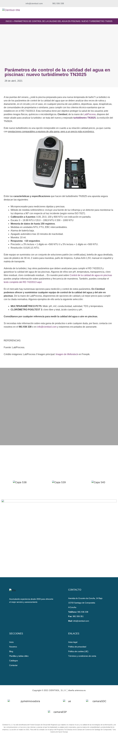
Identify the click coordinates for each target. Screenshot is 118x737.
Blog (11, 651)
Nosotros (13, 647)
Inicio (9, 21)
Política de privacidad (77, 647)
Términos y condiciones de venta (82, 656)
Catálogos (13, 661)
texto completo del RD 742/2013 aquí (23, 282)
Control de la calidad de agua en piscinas (91, 275)
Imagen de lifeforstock (67, 354)
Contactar (13, 665)
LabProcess (89, 114)
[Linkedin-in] (17, 609)
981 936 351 (78, 616)
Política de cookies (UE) (78, 651)
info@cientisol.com (47, 327)
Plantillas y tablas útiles (18, 656)
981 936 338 (82, 612)
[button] (93, 3)
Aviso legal (72, 642)
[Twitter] (11, 609)
